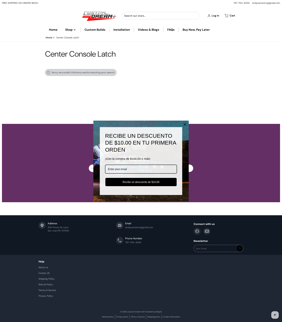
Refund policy (108, 317)
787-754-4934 (242, 2)
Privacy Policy (46, 295)
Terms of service (138, 317)
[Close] (185, 124)
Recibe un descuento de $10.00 (141, 182)
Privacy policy (122, 317)
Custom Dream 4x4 (136, 312)
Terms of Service (47, 290)
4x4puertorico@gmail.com (266, 2)
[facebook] (197, 231)
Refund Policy (46, 284)
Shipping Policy (47, 278)
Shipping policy (153, 317)
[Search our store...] (195, 16)
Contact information (171, 317)
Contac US (44, 273)
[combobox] (160, 15)
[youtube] (207, 231)
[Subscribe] (240, 248)
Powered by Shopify (153, 312)
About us (43, 267)
